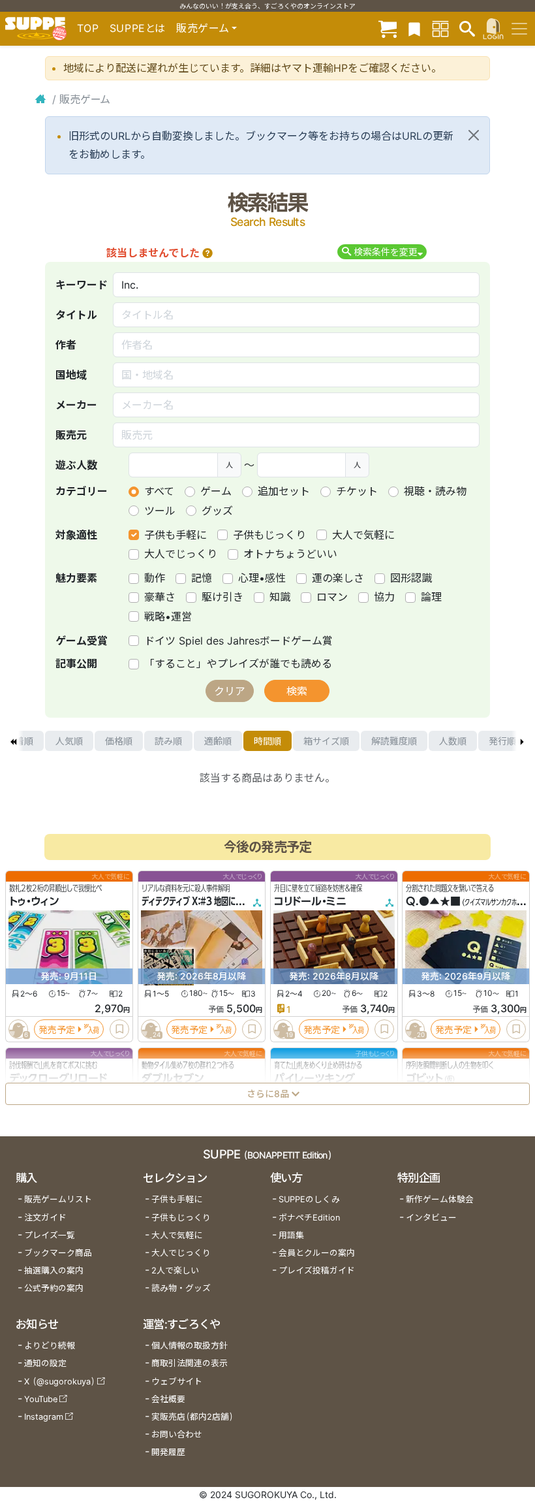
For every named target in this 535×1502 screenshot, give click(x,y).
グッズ (217, 510)
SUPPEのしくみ (309, 1199)
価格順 (118, 740)
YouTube (40, 1399)
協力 (384, 596)
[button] (207, 252)
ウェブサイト (176, 1381)
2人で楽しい (175, 1270)
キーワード (81, 284)
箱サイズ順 (326, 740)
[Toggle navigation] (519, 29)
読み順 (168, 740)
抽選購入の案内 (54, 1270)
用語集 (291, 1235)
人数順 (452, 740)
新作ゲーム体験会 (440, 1199)
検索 (297, 690)
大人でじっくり (180, 553)
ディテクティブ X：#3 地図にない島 (199, 902)
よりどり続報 (49, 1345)
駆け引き (222, 596)
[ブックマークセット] (414, 28)
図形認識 (411, 577)
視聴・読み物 (435, 491)
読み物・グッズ (181, 1288)
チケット (357, 491)
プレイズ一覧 (49, 1235)
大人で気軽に (363, 534)
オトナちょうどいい (290, 553)
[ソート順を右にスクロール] (522, 741)
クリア (229, 690)
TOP (88, 28)
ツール (160, 510)
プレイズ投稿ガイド (317, 1270)
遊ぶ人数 (76, 464)
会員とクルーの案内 (317, 1253)
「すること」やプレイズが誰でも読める (238, 663)
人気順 (69, 740)
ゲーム (216, 491)
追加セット (284, 491)
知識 (279, 596)
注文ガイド (45, 1217)
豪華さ (160, 596)
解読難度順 (394, 740)
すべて (159, 491)
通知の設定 (45, 1363)
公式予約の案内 (54, 1288)
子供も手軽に (175, 534)
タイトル (76, 314)
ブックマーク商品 (58, 1253)
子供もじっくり (269, 534)
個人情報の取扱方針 (189, 1345)
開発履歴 (168, 1452)
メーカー (76, 404)
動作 (154, 577)
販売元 (71, 434)
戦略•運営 (168, 616)
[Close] (473, 135)
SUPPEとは (138, 28)
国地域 (71, 374)
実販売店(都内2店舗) (192, 1417)
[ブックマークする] (119, 1030)
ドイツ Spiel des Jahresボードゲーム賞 (238, 640)
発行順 (502, 740)
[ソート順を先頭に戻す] (13, 741)
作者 (65, 344)
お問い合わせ (176, 1434)
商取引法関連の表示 (189, 1363)
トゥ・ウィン (34, 902)
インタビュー (431, 1217)
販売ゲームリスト (58, 1199)
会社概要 (168, 1399)
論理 (431, 596)
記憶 (201, 577)
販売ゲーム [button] (202, 28)
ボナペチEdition (309, 1217)
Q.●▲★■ (433, 902)
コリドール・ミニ (310, 902)
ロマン (332, 596)
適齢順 (218, 740)
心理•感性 (262, 577)
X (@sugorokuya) (59, 1381)
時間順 (267, 740)
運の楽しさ (338, 577)
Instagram (43, 1417)
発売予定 (56, 1029)
